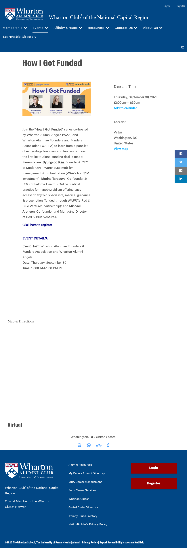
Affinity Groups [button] (66, 28)
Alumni (76, 542)
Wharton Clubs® (78, 499)
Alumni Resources (80, 465)
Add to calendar (125, 108)
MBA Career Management (85, 482)
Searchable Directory (20, 37)
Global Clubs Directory (83, 507)
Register (181, 6)
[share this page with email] (181, 171)
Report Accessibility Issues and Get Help (122, 542)
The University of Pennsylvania (53, 542)
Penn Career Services (82, 490)
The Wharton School (24, 542)
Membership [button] (13, 28)
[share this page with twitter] (181, 162)
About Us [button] (151, 28)
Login (167, 6)
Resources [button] (97, 28)
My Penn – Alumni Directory (86, 473)
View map (121, 149)
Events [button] (39, 28)
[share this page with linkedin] (181, 179)
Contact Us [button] (124, 28)
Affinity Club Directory (82, 516)
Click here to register (37, 225)
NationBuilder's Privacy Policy (87, 524)
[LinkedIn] (182, 47)
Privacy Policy (90, 542)
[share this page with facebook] (181, 154)
